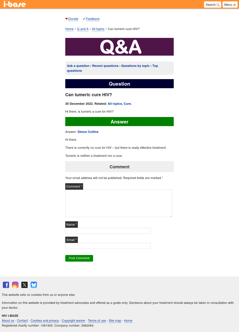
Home (69, 29)
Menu (228, 4)
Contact (22, 320)
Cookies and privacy (45, 320)
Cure (127, 103)
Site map (115, 320)
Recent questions (105, 65)
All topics (115, 103)
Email (72, 240)
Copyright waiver (73, 320)
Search (211, 4)
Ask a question (78, 65)
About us (8, 320)
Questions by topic (135, 65)
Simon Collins (88, 131)
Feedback (93, 18)
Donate (73, 18)
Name (71, 224)
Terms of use (97, 320)
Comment (74, 186)
